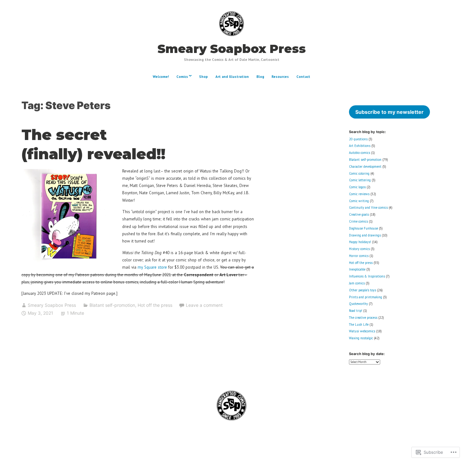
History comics (359, 249)
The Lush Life (359, 324)
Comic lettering (360, 180)
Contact (303, 76)
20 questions (358, 139)
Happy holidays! (360, 242)
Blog (260, 76)
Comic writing (359, 201)
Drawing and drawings (365, 235)
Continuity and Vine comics (368, 207)
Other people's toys (362, 290)
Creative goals (359, 214)
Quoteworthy (358, 303)
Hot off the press (155, 305)
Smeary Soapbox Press (231, 48)
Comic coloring (359, 173)
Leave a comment (204, 305)
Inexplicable (357, 269)
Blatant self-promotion (112, 305)
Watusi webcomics (362, 331)
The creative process (363, 317)
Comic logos (357, 187)
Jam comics (357, 283)
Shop (203, 76)
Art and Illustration (232, 76)
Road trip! (355, 310)
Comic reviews (359, 194)
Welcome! (161, 76)
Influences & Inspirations (367, 276)
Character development (365, 166)
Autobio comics (359, 152)
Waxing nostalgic (361, 338)
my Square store (152, 267)
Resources (280, 76)
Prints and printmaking (365, 297)
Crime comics (358, 221)
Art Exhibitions (359, 145)
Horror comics (359, 256)
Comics (182, 76)
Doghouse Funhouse (363, 228)
